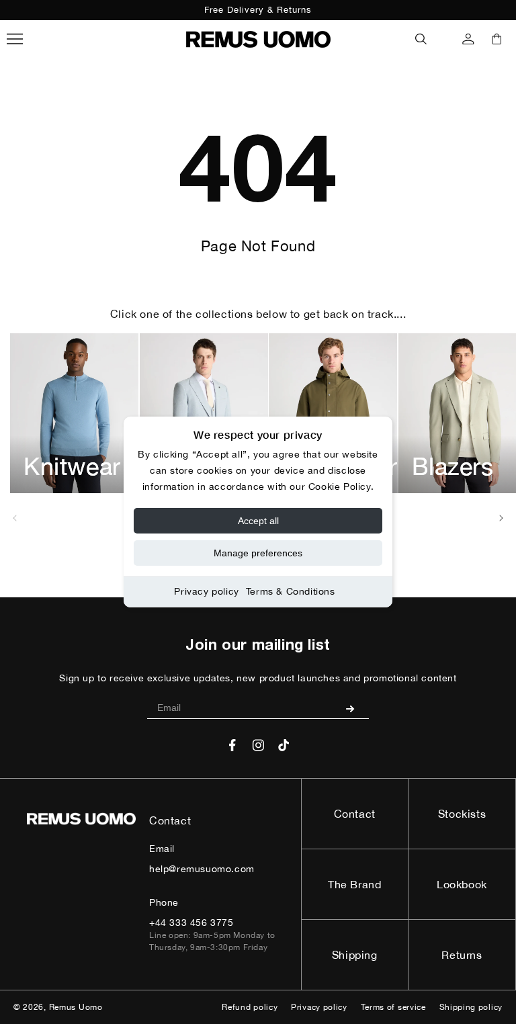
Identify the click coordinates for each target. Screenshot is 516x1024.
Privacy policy (206, 591)
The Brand (354, 884)
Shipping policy (471, 1007)
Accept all (258, 520)
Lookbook (462, 884)
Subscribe (355, 708)
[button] (421, 39)
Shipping (355, 955)
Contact (355, 814)
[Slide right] (501, 518)
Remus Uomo (76, 1007)
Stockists (462, 814)
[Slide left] (15, 518)
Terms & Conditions (290, 591)
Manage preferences (258, 553)
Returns (461, 955)
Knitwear (72, 466)
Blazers (453, 466)
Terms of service (393, 1007)
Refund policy (249, 1007)
